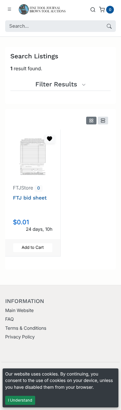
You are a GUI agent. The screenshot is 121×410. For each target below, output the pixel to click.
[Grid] (91, 120)
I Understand (20, 400)
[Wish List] (49, 139)
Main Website (19, 310)
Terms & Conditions (25, 328)
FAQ (9, 319)
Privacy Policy (20, 337)
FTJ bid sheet (30, 198)
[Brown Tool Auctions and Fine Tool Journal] (43, 9)
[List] (103, 120)
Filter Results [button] (57, 84)
